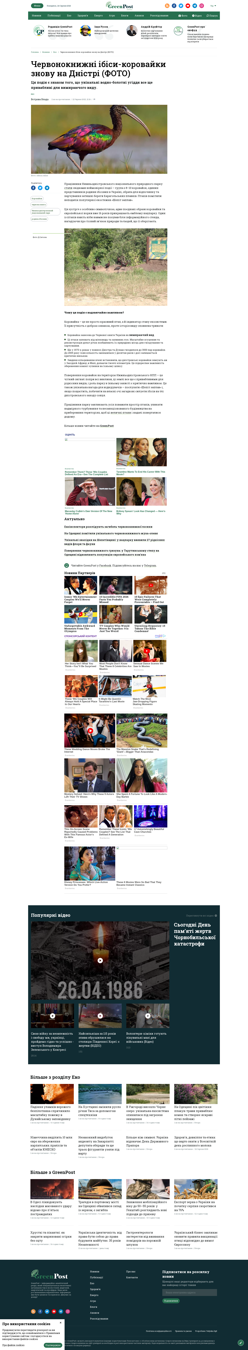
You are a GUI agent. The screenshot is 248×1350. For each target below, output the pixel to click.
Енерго (98, 15)
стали (68, 188)
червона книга (39, 204)
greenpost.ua (98, 1343)
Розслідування (159, 15)
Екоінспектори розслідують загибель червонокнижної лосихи (108, 526)
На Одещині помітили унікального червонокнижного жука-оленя (111, 533)
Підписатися (171, 1300)
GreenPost (107, 425)
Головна (35, 52)
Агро (112, 15)
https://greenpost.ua (192, 1341)
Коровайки (37, 198)
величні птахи (121, 412)
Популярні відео (50, 915)
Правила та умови (183, 1331)
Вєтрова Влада (40, 99)
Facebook (105, 565)
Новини (36, 15)
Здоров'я (83, 15)
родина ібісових (39, 219)
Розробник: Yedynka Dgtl (206, 1331)
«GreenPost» (72, 1341)
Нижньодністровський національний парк (42, 211)
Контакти (132, 1277)
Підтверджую (53, 1345)
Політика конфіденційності (159, 1331)
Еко (69, 15)
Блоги (124, 15)
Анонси (139, 15)
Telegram (150, 565)
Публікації (54, 15)
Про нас (130, 1271)
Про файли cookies (13, 1345)
